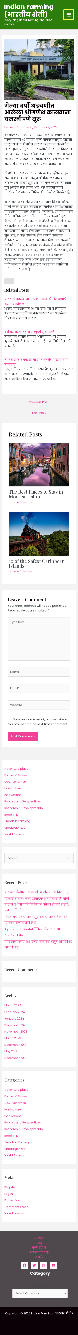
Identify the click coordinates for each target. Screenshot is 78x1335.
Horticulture (12, 788)
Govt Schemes (15, 782)
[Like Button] (9, 281)
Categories (40, 1286)
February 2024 (14, 1012)
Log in (8, 1194)
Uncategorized (15, 828)
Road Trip (11, 815)
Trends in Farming (17, 821)
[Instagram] (43, 1265)
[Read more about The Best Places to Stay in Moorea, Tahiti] (39, 464)
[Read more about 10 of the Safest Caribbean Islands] (39, 534)
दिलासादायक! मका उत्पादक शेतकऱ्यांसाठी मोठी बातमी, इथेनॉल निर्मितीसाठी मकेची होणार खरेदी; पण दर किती (36, 904)
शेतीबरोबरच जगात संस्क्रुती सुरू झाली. (29, 332)
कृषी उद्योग (39, 1248)
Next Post (39, 413)
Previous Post (39, 402)
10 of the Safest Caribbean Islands (37, 563)
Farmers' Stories (15, 775)
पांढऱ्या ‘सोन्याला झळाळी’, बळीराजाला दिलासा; (36, 892)
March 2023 (12, 1038)
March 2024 (12, 1005)
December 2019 (15, 1045)
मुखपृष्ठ (39, 1238)
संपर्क (39, 1257)
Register (10, 1187)
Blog (39, 1243)
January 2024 (14, 1019)
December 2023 (15, 1025)
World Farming (14, 834)
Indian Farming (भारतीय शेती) (29, 10)
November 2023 (15, 1032)
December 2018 (15, 1058)
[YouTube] (53, 1265)
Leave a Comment (17, 127)
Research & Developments (23, 808)
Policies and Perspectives (22, 801)
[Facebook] (24, 1265)
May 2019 (10, 1051)
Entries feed (12, 1200)
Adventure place (16, 769)
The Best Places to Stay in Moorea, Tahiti (36, 494)
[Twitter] (34, 1265)
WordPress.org (14, 1213)
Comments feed (16, 1207)
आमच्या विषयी (39, 1252)
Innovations (12, 795)
